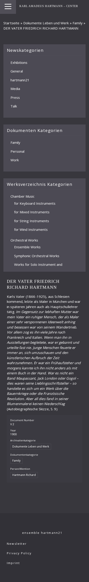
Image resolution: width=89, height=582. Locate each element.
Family (78, 23)
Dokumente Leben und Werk (46, 23)
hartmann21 (19, 80)
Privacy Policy (19, 553)
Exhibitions (18, 62)
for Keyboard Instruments (34, 203)
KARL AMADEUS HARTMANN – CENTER (48, 6)
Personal (17, 151)
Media (15, 88)
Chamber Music (22, 196)
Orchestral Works (24, 240)
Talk (13, 106)
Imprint (13, 563)
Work (14, 160)
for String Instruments (31, 221)
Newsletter (17, 544)
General (16, 71)
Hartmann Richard (24, 475)
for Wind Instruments (31, 229)
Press (15, 97)
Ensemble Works (27, 247)
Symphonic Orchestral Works (36, 256)
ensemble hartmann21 (42, 533)
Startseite (11, 23)
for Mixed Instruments (32, 212)
